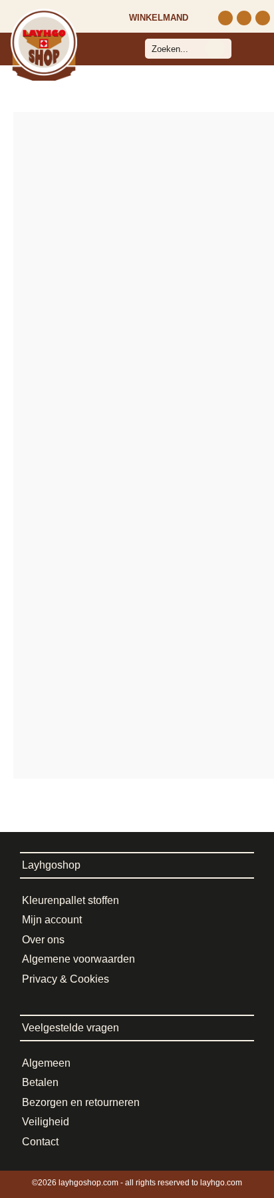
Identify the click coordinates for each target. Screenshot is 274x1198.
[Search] (215, 49)
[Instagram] (225, 18)
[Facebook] (244, 18)
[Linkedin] (262, 18)
